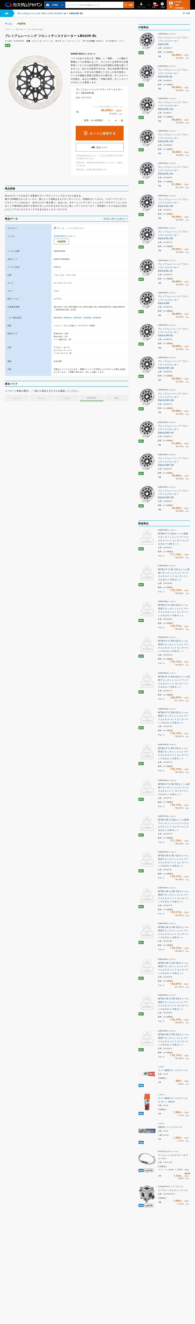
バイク (8, 29)
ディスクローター (36, 29)
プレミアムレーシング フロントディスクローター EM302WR (173, 300)
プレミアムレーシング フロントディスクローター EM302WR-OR (173, 461)
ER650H (78, 317)
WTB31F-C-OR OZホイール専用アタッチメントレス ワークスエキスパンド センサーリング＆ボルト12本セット (173, 717)
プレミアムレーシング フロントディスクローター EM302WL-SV (173, 267)
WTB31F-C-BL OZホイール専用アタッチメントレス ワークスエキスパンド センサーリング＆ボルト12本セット (174, 574)
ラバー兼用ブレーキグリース (173, 1070)
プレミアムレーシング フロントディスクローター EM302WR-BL (173, 332)
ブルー (122, 40)
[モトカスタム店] (7, 13)
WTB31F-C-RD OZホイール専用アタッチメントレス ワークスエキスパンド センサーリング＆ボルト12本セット (173, 753)
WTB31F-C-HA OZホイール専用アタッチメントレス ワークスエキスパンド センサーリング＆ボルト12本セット (174, 681)
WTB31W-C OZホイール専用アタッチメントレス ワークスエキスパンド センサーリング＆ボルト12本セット (173, 824)
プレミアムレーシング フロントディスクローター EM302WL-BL (173, 73)
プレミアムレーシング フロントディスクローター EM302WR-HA (173, 429)
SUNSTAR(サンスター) (64, 236)
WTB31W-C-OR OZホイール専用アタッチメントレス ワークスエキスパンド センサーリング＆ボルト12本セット (173, 1003)
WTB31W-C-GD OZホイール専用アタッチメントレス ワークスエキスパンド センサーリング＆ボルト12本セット (173, 896)
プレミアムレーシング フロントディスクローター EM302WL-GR (173, 138)
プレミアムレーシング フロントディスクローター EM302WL (173, 41)
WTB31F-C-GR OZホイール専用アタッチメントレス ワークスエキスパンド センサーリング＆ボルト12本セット (173, 645)
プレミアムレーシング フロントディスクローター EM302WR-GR (173, 397)
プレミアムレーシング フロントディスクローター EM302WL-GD (173, 105)
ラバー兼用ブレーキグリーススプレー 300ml (173, 1100)
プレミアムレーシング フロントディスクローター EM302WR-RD (173, 494)
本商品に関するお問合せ (114, 218)
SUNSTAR (19, 40)
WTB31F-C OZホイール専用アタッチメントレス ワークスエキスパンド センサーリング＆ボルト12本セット (173, 538)
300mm (99, 40)
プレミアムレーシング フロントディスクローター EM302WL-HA (173, 170)
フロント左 (37, 40)
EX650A (97, 317)
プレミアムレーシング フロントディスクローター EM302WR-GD (173, 364)
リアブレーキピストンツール (173, 1190)
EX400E (88, 317)
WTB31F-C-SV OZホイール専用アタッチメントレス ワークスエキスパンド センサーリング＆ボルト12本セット (174, 789)
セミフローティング (71, 40)
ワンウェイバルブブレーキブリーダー (173, 1156)
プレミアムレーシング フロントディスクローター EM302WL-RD (173, 235)
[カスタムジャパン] (23, 4)
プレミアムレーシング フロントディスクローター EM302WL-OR (173, 203)
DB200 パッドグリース (170, 1127)
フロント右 (48, 40)
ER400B (58, 317)
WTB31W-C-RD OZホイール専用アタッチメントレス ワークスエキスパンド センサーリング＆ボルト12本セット (173, 1039)
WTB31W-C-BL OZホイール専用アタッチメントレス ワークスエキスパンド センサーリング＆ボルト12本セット (173, 860)
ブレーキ (19, 29)
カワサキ (58, 298)
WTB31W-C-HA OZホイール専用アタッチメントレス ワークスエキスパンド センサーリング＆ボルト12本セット (173, 968)
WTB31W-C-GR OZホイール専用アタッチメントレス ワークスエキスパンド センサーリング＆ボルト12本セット (173, 932)
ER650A (68, 317)
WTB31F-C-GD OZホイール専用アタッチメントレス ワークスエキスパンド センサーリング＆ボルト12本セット (173, 610)
